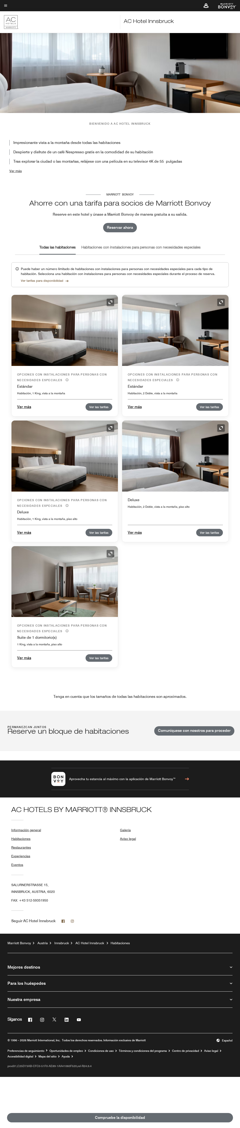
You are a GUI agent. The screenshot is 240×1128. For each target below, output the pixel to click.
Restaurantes (21, 847)
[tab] (57, 247)
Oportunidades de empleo (66, 1051)
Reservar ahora (120, 227)
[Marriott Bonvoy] (224, 6)
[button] (206, 5)
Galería (125, 830)
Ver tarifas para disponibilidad (42, 280)
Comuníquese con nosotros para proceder (194, 730)
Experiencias (20, 856)
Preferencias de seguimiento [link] (26, 1051)
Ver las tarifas (99, 407)
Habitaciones (20, 839)
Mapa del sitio (47, 1056)
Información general (26, 830)
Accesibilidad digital (20, 1056)
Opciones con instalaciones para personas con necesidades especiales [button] (62, 377)
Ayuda (66, 1056)
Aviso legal (128, 839)
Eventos (17, 865)
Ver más (15, 171)
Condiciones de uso (101, 1051)
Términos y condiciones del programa (143, 1051)
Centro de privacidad (185, 1051)
